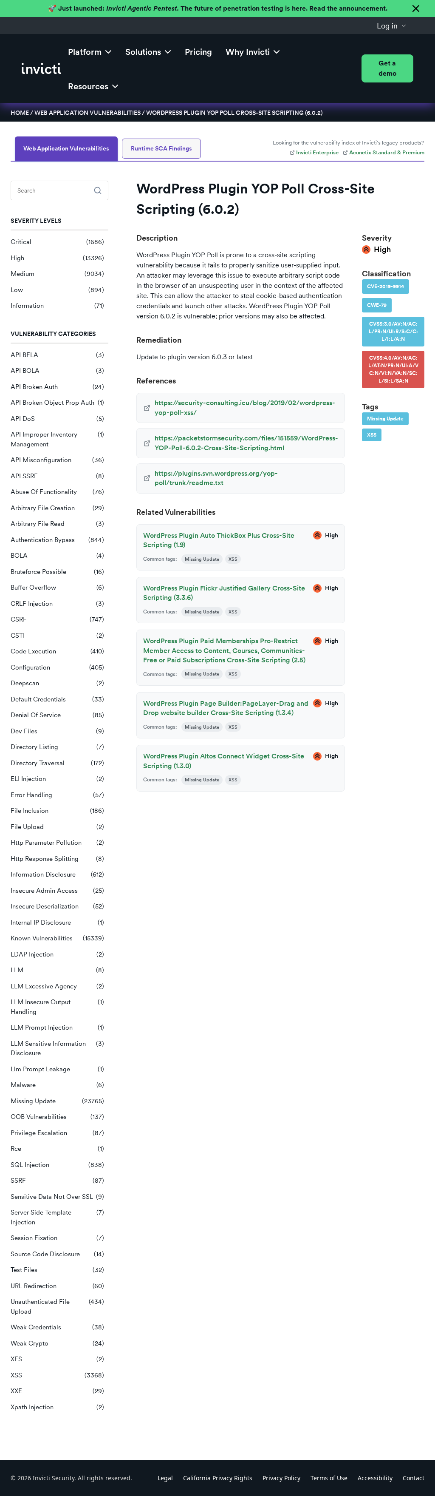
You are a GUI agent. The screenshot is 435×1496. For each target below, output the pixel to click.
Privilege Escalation (57, 1133)
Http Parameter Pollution (57, 842)
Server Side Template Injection (57, 1217)
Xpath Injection (57, 1407)
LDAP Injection (57, 954)
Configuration (57, 667)
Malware (57, 1085)
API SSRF (57, 476)
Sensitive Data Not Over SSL (57, 1197)
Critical (57, 242)
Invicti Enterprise (317, 152)
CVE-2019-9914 (385, 287)
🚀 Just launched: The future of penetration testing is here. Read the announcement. (217, 8)
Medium (57, 274)
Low (57, 290)
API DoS (57, 419)
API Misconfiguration (57, 460)
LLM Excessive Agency (57, 986)
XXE (57, 1391)
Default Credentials (57, 699)
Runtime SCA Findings (161, 148)
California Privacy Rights (217, 1478)
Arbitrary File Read (57, 524)
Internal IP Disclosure (57, 922)
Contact (413, 1478)
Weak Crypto (57, 1343)
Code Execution (57, 651)
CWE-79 (377, 305)
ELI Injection (57, 779)
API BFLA (57, 355)
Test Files (57, 1270)
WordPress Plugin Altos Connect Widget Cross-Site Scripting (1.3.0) (223, 760)
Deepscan (57, 683)
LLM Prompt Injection (57, 1027)
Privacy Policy (281, 1478)
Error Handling (57, 795)
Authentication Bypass (57, 540)
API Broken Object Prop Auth (57, 402)
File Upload (57, 827)
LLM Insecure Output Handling (57, 1007)
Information (57, 305)
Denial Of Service (57, 715)
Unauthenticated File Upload (57, 1306)
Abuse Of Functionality (57, 492)
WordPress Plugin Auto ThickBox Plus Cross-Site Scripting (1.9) (218, 540)
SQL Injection (57, 1165)
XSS (57, 1375)
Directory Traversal (57, 763)
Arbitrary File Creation (57, 508)
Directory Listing (57, 747)
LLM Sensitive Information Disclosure (57, 1048)
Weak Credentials (57, 1327)
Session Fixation (57, 1238)
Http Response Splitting (57, 859)
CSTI (57, 635)
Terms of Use (329, 1478)
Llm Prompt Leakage (57, 1069)
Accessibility (375, 1478)
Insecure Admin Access (57, 890)
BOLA (57, 555)
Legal (165, 1478)
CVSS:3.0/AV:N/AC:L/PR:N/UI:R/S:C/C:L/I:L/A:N (393, 331)
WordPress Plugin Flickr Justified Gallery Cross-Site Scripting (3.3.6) (224, 593)
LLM (57, 970)
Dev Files (57, 731)
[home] (41, 68)
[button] (391, 25)
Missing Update (57, 1101)
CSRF (57, 619)
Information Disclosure (57, 874)
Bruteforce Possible (57, 572)
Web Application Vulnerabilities (87, 112)
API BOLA (57, 371)
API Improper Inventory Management (57, 439)
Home (20, 112)
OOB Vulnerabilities (57, 1117)
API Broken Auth (57, 387)
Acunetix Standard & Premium (386, 152)
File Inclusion (57, 811)
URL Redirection (57, 1286)
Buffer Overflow (57, 587)
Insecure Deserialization (57, 906)
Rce (57, 1149)
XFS (57, 1359)
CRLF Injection (57, 603)
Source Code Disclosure (57, 1254)
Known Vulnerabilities (57, 938)
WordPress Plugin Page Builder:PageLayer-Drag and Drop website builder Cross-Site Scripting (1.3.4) (225, 708)
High (57, 258)
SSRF (57, 1180)
